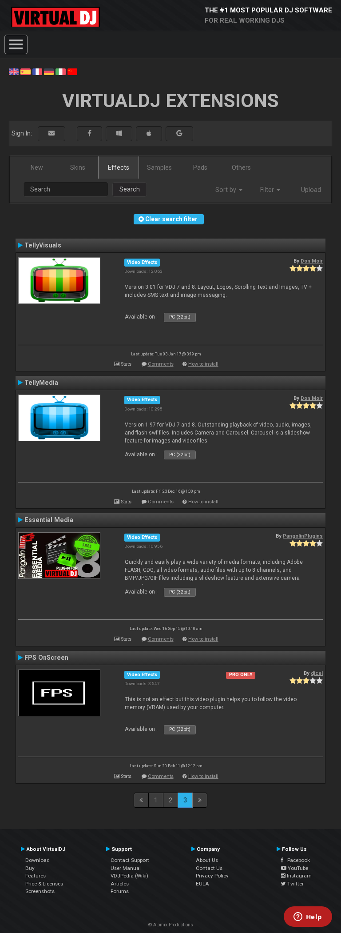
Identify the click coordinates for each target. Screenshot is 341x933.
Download (37, 860)
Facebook (296, 860)
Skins (77, 167)
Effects (118, 167)
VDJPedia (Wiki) (129, 876)
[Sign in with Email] (51, 133)
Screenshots (40, 891)
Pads (200, 167)
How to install (203, 364)
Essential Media (48, 519)
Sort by (226, 189)
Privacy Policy (212, 876)
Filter (268, 189)
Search (129, 189)
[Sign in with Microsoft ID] (119, 133)
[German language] (49, 71)
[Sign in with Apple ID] (149, 133)
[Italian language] (60, 71)
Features (35, 876)
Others (241, 167)
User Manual (126, 868)
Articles (120, 884)
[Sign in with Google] (179, 133)
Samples (159, 167)
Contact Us (209, 868)
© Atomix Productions (170, 925)
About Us (207, 860)
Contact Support (130, 860)
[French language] (37, 71)
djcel (317, 673)
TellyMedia (41, 382)
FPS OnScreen (46, 657)
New (37, 167)
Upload (311, 189)
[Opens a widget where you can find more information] (307, 917)
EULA (202, 884)
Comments (161, 364)
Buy (30, 868)
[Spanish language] (25, 71)
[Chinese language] (72, 71)
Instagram (298, 876)
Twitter (295, 884)
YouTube (297, 868)
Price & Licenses (44, 884)
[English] (14, 71)
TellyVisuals (42, 245)
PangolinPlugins (303, 536)
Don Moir (312, 261)
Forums (120, 891)
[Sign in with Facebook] (89, 133)
